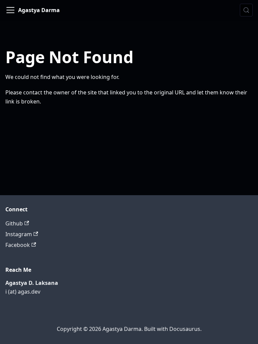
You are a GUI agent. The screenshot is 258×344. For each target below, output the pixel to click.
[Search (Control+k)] (246, 10)
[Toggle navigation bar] (10, 10)
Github (14, 223)
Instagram (18, 234)
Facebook (17, 245)
